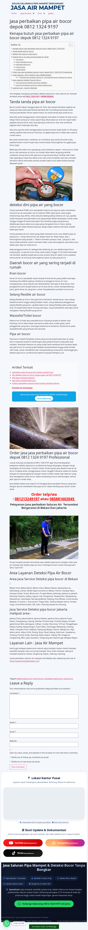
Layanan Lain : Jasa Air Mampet (25, 88)
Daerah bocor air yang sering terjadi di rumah (31, 57)
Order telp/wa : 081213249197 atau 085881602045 (32, 75)
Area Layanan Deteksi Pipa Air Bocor (27, 80)
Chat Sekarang (44, 398)
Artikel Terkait (20, 70)
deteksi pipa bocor (24, 678)
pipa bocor (68, 678)
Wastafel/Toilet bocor (23, 65)
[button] (6, 923)
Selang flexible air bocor (24, 62)
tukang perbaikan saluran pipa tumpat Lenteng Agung (35, 383)
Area (40, 13)
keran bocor (38, 678)
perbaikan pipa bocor (53, 678)
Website (13, 741)
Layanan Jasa (25, 13)
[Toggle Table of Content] (69, 45)
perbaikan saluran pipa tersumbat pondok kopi (32, 372)
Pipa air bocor (20, 67)
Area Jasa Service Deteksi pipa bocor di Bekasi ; (31, 83)
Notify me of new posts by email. (26, 762)
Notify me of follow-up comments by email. (30, 757)
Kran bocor (20, 59)
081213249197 (27, 498)
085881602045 (47, 96)
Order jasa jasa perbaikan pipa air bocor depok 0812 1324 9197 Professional (42, 72)
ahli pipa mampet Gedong (23, 378)
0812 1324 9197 (32, 96)
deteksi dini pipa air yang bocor (25, 54)
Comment (15, 693)
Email (13, 732)
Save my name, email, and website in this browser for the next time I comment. (44, 753)
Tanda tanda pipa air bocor (23, 51)
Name (13, 722)
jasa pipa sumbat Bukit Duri (24, 380)
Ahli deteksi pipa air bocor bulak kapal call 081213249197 (36, 375)
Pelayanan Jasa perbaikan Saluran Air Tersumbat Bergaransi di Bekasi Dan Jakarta (46, 77)
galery (51, 13)
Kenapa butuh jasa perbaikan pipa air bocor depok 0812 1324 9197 (39, 48)
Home (14, 13)
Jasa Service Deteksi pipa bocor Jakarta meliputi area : (34, 85)
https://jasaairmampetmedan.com (24, 661)
